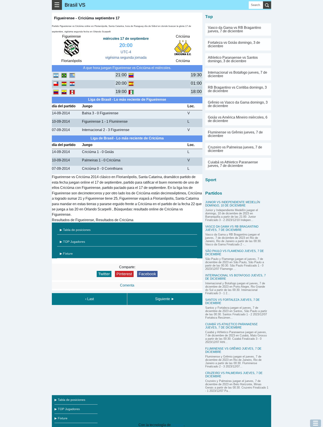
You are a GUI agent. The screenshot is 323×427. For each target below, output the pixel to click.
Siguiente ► (164, 299)
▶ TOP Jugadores (72, 241)
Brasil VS (75, 5)
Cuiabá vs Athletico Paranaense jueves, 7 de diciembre (233, 164)
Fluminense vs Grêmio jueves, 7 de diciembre (235, 134)
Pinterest (124, 274)
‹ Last (89, 299)
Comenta (127, 285)
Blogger (178, 425)
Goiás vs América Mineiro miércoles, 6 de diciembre (237, 119)
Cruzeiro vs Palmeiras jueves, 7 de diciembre (235, 149)
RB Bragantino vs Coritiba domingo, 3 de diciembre (237, 89)
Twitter (104, 274)
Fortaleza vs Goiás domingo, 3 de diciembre (234, 44)
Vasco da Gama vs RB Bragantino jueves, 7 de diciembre (234, 29)
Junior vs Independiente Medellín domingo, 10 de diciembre (232, 204)
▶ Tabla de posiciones (75, 230)
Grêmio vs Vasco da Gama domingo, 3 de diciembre (238, 104)
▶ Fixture (66, 253)
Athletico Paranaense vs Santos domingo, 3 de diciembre (233, 59)
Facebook (147, 274)
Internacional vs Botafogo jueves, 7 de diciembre (237, 74)
